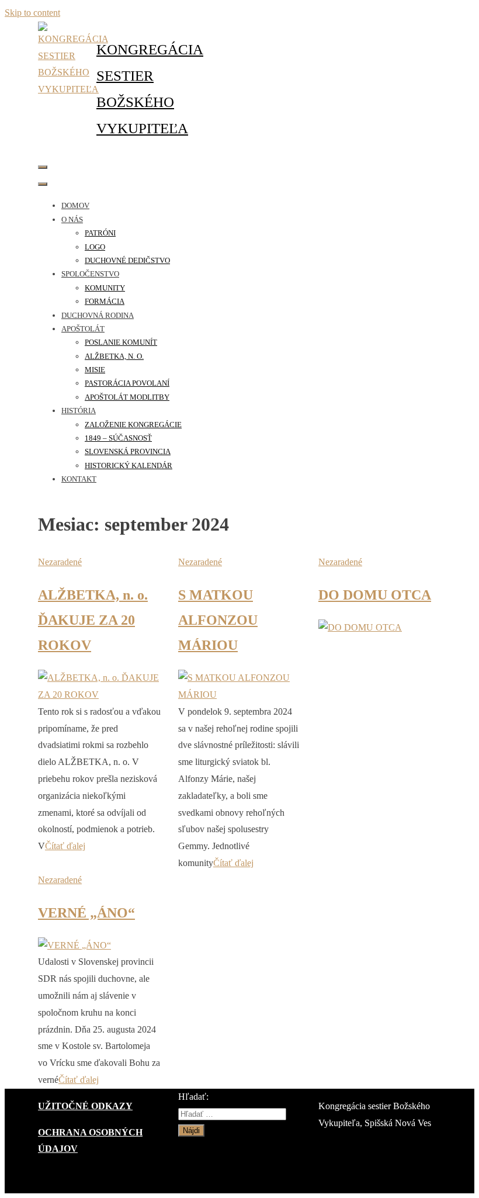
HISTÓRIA (78, 410)
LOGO (95, 247)
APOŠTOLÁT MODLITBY (127, 397)
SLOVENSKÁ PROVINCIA (128, 451)
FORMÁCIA (104, 301)
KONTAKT (78, 479)
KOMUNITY (105, 287)
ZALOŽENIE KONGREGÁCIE (133, 424)
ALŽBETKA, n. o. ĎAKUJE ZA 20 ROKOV (93, 620)
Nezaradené (60, 562)
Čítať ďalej (65, 846)
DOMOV (75, 205)
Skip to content (32, 13)
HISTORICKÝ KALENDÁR (128, 465)
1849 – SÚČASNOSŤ (118, 438)
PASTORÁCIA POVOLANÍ (127, 383)
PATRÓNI (100, 232)
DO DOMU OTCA (374, 595)
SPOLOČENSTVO (90, 273)
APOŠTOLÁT (83, 328)
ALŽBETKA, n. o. (114, 356)
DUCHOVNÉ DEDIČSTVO (127, 260)
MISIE (95, 369)
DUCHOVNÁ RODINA (97, 315)
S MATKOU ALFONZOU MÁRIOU (218, 620)
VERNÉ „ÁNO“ (86, 912)
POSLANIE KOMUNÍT (121, 342)
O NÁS (72, 219)
